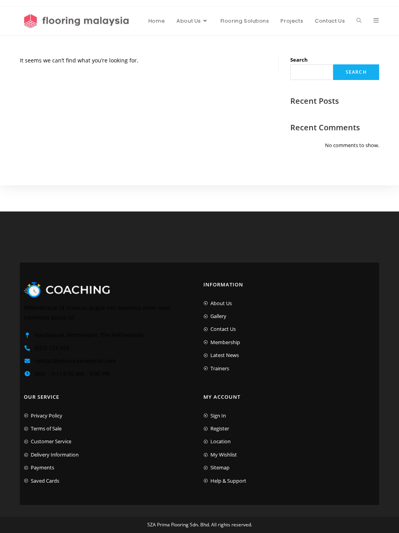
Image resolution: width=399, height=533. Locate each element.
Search (299, 59)
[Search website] (359, 21)
